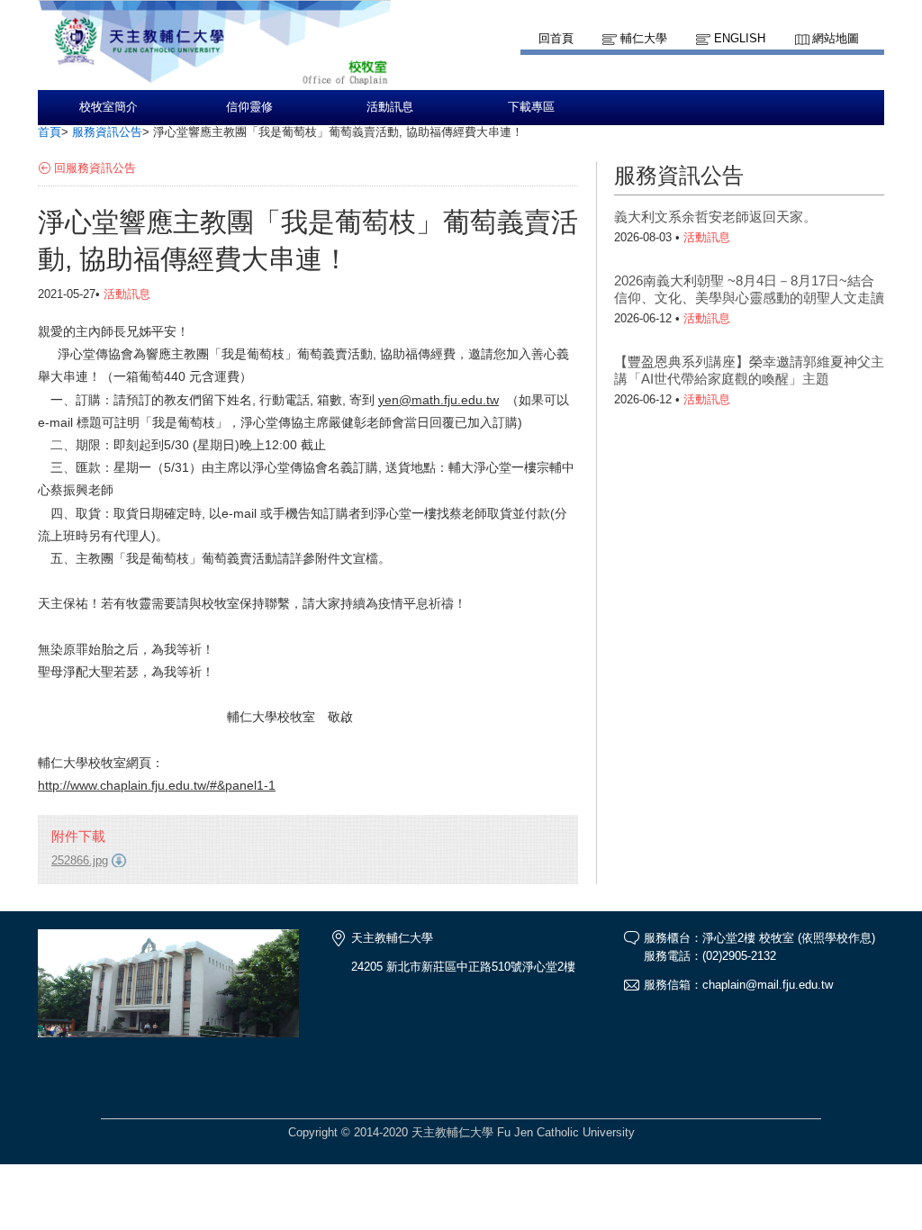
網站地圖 (835, 38)
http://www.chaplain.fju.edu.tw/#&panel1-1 (157, 785)
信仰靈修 (249, 107)
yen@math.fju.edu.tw (438, 400)
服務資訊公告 (107, 132)
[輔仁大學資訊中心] (214, 81)
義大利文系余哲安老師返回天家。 (715, 216)
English (739, 38)
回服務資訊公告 (95, 168)
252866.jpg (79, 860)
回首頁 (556, 38)
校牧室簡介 (108, 107)
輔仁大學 (643, 38)
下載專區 (531, 107)
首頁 (49, 132)
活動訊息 (389, 107)
